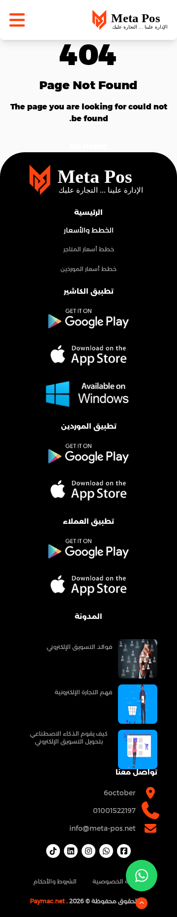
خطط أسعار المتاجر (88, 249)
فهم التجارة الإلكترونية (83, 692)
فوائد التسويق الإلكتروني (79, 646)
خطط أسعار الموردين (88, 268)
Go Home (88, 146)
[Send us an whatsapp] (141, 875)
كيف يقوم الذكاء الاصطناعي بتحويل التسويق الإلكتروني (69, 737)
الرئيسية (88, 212)
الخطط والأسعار (89, 230)
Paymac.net (47, 901)
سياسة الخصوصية (118, 881)
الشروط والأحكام (55, 881)
